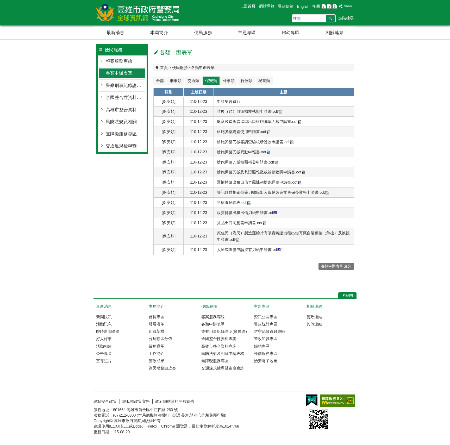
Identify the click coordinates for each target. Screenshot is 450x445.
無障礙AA (337, 400)
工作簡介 (156, 353)
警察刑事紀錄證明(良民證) (224, 331)
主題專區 (247, 32)
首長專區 (156, 317)
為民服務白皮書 (162, 368)
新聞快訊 (104, 317)
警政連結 (314, 317)
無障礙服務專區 (121, 133)
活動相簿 (104, 346)
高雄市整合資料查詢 (125, 109)
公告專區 (104, 353)
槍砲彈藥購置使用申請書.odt (241, 131)
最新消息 (115, 32)
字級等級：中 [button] (329, 6)
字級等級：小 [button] (324, 6)
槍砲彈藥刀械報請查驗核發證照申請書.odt (253, 142)
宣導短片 (104, 361)
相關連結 (334, 32)
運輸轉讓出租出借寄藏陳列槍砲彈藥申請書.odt (257, 182)
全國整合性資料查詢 (125, 97)
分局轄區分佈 (160, 338)
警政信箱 (285, 6)
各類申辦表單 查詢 (336, 266)
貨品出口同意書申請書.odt (239, 223)
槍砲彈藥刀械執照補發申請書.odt (245, 162)
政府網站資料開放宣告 (174, 401)
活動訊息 (104, 324)
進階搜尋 (346, 18)
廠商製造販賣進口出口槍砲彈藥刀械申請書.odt (257, 121)
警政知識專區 (265, 338)
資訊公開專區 (265, 317)
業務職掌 (156, 346)
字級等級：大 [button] (335, 6)
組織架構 (156, 331)
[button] (330, 18)
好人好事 (104, 338)
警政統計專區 (265, 324)
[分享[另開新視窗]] (345, 6)
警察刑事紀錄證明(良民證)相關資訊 (125, 85)
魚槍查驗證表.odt (232, 202)
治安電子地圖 (265, 361)
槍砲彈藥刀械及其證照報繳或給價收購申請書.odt (259, 172)
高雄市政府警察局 (137, 12)
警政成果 (156, 361)
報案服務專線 (119, 61)
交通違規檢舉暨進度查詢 (125, 145)
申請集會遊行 (228, 101)
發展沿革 (156, 324)
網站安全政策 (105, 401)
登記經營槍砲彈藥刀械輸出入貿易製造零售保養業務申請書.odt (271, 192)
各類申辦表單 (119, 73)
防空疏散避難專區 (269, 331)
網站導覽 (266, 6)
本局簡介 (159, 32)
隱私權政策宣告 (136, 401)
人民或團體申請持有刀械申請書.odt (247, 249)
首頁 (164, 67)
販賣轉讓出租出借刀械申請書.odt (245, 212)
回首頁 (249, 6)
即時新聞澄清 (108, 331)
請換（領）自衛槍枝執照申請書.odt (247, 111)
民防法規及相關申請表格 (125, 121)
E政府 (311, 400)
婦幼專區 (290, 32)
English (303, 6)
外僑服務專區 (265, 353)
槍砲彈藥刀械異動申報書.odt (241, 152)
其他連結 (314, 324)
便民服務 (203, 32)
